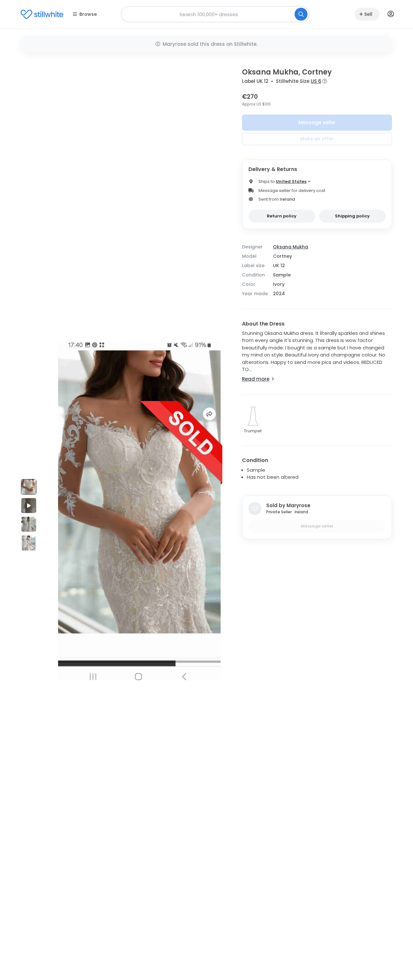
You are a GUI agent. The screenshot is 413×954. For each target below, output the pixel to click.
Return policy (282, 216)
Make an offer (317, 139)
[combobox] (215, 14)
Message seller (317, 122)
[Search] (301, 14)
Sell (368, 14)
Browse (88, 14)
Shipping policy (352, 216)
